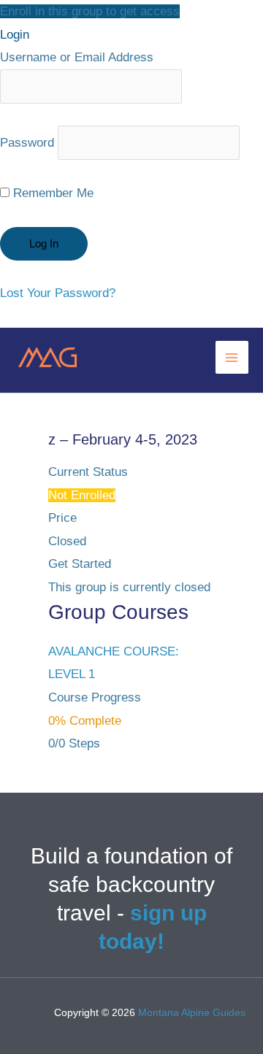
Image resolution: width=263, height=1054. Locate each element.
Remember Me (51, 193)
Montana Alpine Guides (191, 1012)
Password (27, 143)
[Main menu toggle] (232, 357)
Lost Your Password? (57, 293)
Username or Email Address (76, 57)
